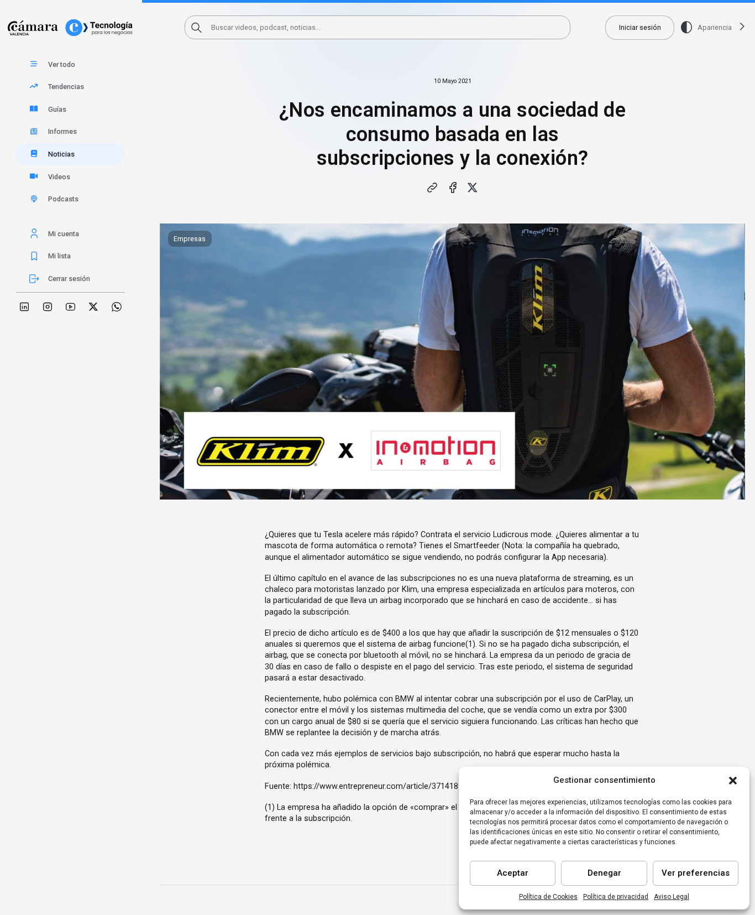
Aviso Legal (671, 897)
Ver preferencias (696, 873)
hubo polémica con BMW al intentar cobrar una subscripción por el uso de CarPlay (472, 699)
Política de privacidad (615, 897)
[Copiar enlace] (433, 187)
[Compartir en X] (472, 187)
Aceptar (512, 873)
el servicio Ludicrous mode (503, 534)
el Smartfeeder (472, 545)
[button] (732, 780)
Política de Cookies (548, 897)
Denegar (604, 873)
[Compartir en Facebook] (453, 187)
